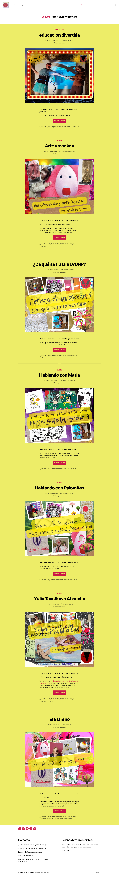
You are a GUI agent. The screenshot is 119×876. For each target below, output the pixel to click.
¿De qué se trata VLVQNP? (59, 264)
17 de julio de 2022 (68, 604)
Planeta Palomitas (28, 872)
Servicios (93, 5)
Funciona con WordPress (42, 872)
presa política (51, 701)
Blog (99, 5)
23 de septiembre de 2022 (68, 380)
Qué (81, 5)
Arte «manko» (59, 145)
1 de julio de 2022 (67, 724)
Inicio (76, 5)
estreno (57, 818)
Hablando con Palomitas (59, 487)
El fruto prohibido (71, 468)
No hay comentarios (60, 43)
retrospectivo (59, 29)
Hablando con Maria (59, 375)
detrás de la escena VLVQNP (59, 126)
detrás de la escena (46, 126)
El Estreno (59, 719)
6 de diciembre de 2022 (68, 40)
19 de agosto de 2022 (68, 493)
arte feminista (44, 243)
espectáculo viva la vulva (56, 128)
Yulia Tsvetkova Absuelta (59, 598)
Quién (86, 5)
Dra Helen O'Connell (72, 126)
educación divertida (59, 35)
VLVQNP (59, 140)
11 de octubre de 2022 (68, 269)
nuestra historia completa (61, 244)
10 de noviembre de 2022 (68, 151)
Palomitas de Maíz (53, 40)
